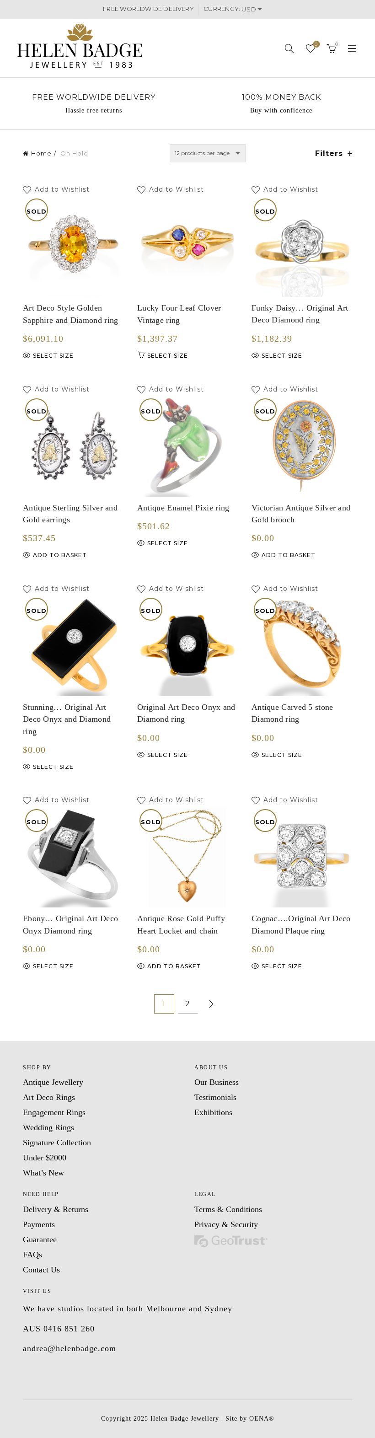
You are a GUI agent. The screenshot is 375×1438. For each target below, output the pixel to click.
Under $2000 (44, 1157)
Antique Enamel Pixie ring (183, 507)
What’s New (43, 1172)
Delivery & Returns (55, 1209)
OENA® (261, 1418)
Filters (329, 153)
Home (41, 153)
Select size (53, 355)
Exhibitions (213, 1112)
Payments (39, 1224)
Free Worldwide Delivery (93, 97)
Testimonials (215, 1097)
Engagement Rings (54, 1112)
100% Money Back (281, 97)
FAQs (32, 1254)
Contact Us (41, 1269)
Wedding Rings (48, 1127)
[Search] (290, 48)
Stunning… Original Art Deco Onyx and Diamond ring (67, 719)
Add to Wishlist (63, 190)
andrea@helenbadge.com (69, 1348)
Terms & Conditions (228, 1209)
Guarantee (40, 1239)
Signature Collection (57, 1142)
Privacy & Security (226, 1224)
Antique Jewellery (53, 1082)
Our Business (216, 1082)
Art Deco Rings (49, 1097)
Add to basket (60, 555)
